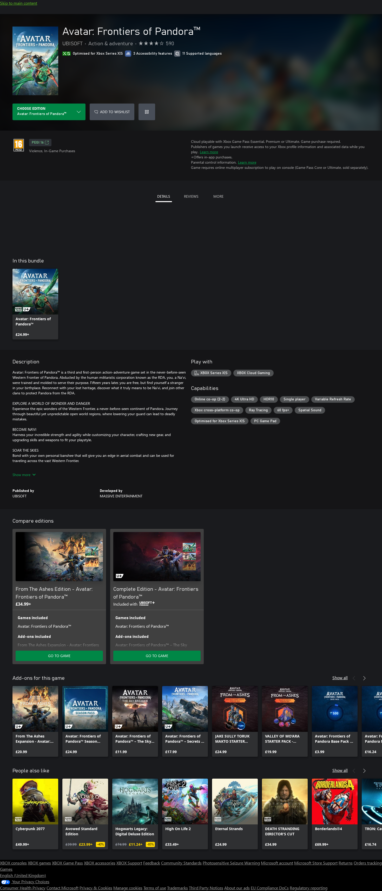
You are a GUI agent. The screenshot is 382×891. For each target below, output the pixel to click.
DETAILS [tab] (163, 196)
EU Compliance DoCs (270, 887)
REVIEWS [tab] (191, 196)
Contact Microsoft (62, 887)
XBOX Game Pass (67, 863)
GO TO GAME (59, 655)
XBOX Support (129, 863)
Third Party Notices (206, 887)
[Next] (364, 678)
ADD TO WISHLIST (115, 111)
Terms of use (154, 887)
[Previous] (354, 678)
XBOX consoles (13, 863)
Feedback (151, 863)
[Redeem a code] (147, 112)
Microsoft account (277, 863)
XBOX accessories (99, 863)
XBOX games (39, 863)
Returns (346, 863)
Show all (340, 677)
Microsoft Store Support (316, 863)
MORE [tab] (218, 196)
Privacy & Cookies (96, 887)
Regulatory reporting (308, 887)
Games (6, 869)
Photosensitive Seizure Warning (231, 863)
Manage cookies (127, 887)
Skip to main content (18, 3)
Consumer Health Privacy (22, 887)
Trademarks (177, 887)
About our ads (237, 887)
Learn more (209, 151)
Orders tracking (368, 863)
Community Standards (181, 863)
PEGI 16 (38, 142)
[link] (35, 304)
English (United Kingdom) (23, 875)
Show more (21, 474)
